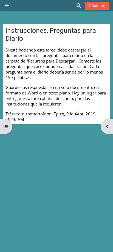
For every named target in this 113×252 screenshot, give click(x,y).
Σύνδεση (97, 5)
